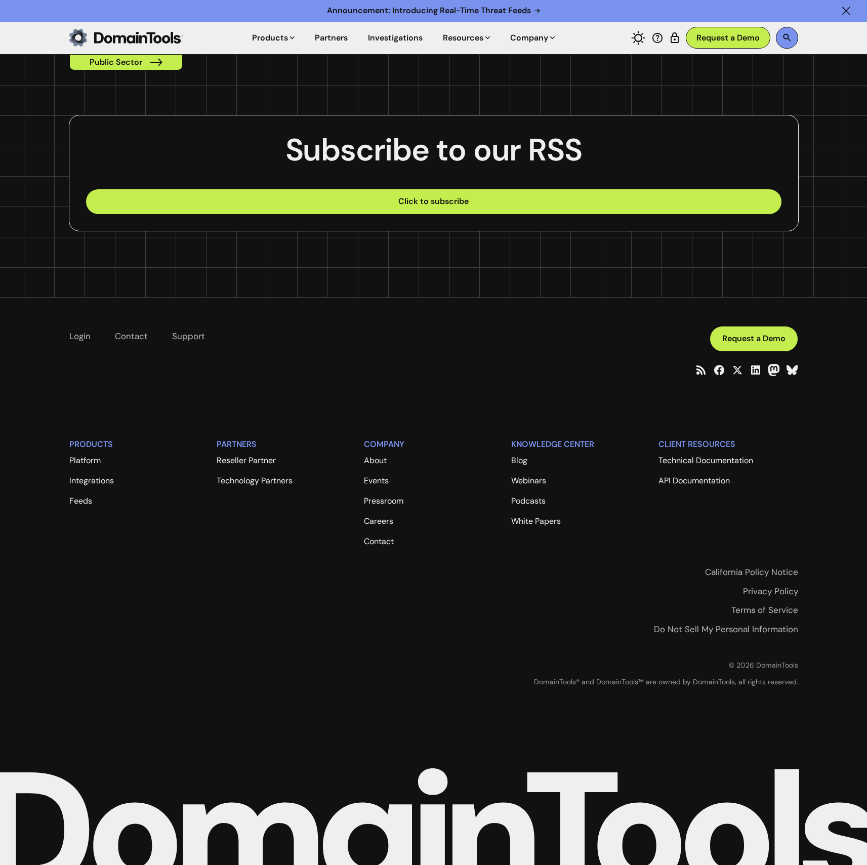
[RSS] (701, 370)
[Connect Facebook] (719, 370)
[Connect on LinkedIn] (756, 370)
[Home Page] (126, 38)
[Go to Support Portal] (657, 38)
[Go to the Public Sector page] (126, 62)
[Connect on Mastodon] (774, 370)
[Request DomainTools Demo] (728, 37)
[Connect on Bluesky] (792, 370)
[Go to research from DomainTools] (675, 38)
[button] (846, 11)
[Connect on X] (737, 370)
